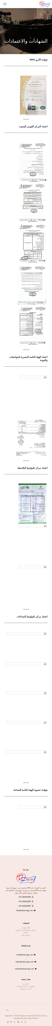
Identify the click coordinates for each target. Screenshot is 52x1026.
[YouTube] (14, 1022)
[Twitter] (18, 1022)
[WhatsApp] (25, 1022)
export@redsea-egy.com (24, 969)
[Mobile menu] (5, 4)
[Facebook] (21, 1022)
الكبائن (25, 933)
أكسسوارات (25, 928)
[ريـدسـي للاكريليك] (44, 4)
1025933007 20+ (24, 906)
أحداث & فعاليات (25, 989)
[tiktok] (8, 1022)
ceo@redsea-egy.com (24, 955)
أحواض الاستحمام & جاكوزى (25, 930)
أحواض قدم (25, 935)
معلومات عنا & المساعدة (25, 986)
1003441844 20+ (24, 897)
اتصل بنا (26, 984)
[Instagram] (11, 1022)
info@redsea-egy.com (24, 910)
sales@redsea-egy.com (24, 962)
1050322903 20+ (24, 901)
